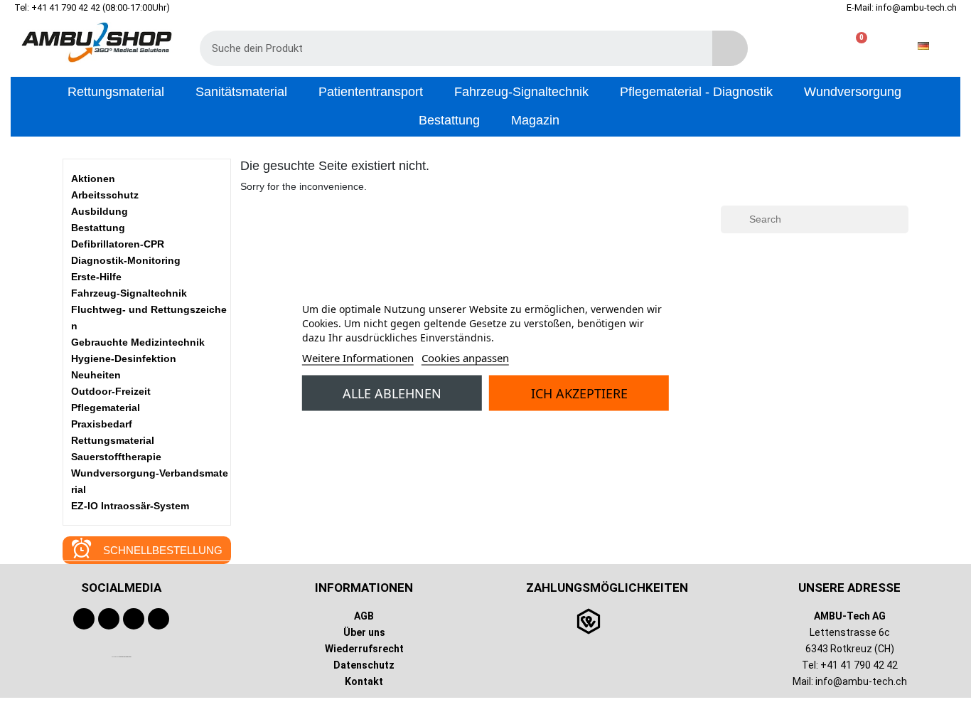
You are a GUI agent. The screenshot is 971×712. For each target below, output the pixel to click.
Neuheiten (96, 375)
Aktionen (93, 178)
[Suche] (730, 48)
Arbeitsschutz (105, 195)
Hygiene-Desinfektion (123, 358)
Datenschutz (364, 665)
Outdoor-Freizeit (111, 391)
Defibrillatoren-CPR (117, 244)
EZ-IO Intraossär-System (130, 505)
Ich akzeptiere (579, 392)
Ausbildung (99, 211)
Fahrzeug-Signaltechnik (129, 293)
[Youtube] (108, 618)
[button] (855, 46)
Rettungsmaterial (112, 440)
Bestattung (98, 227)
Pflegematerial (105, 407)
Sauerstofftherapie (116, 456)
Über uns (364, 632)
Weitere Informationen (358, 357)
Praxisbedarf (101, 424)
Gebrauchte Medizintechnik (138, 342)
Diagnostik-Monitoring (126, 260)
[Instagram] (133, 618)
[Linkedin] (158, 618)
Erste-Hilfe (96, 276)
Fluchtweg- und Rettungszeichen (149, 317)
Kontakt (364, 681)
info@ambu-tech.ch (861, 681)
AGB (364, 616)
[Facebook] (84, 618)
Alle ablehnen (392, 392)
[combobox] (446, 48)
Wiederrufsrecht (364, 648)
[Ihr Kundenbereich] (810, 46)
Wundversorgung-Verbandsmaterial (149, 481)
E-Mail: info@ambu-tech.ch (902, 7)
